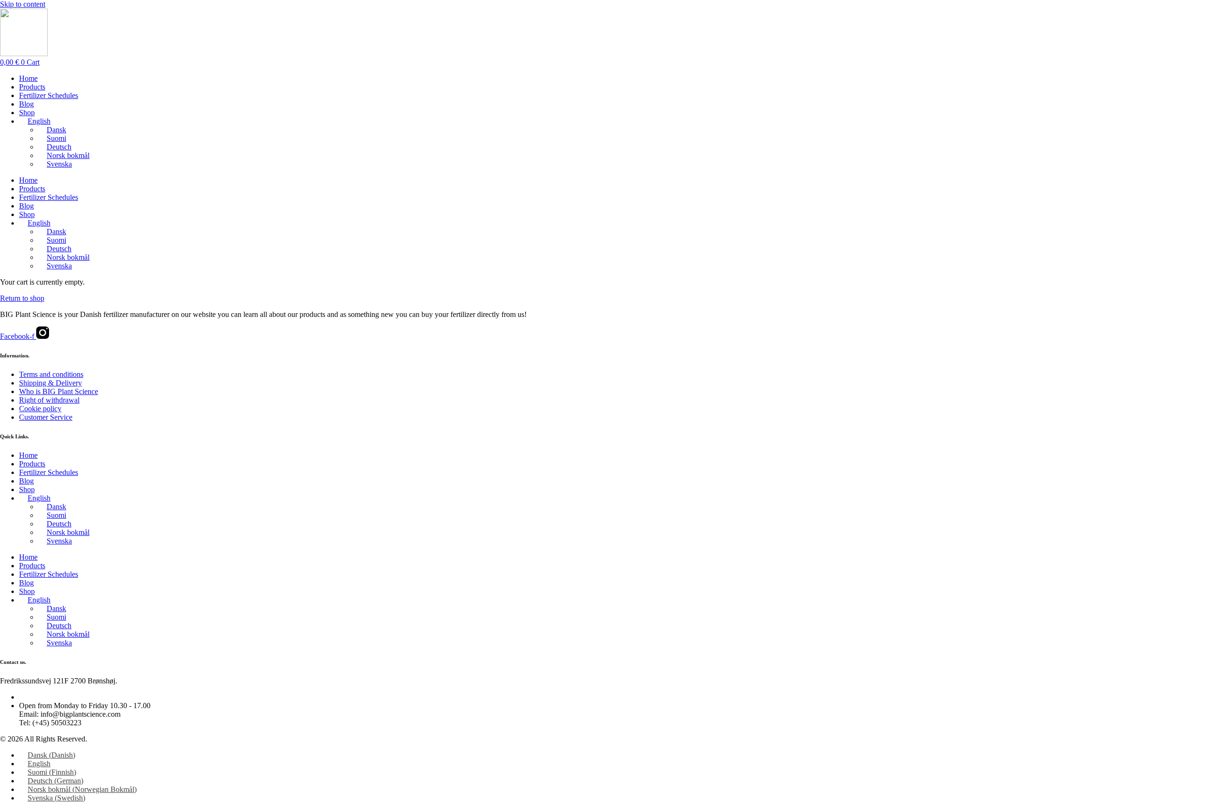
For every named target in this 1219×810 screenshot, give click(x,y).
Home (28, 78)
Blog (26, 104)
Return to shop (22, 298)
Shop (27, 113)
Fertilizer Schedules (48, 95)
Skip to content (22, 4)
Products (32, 87)
